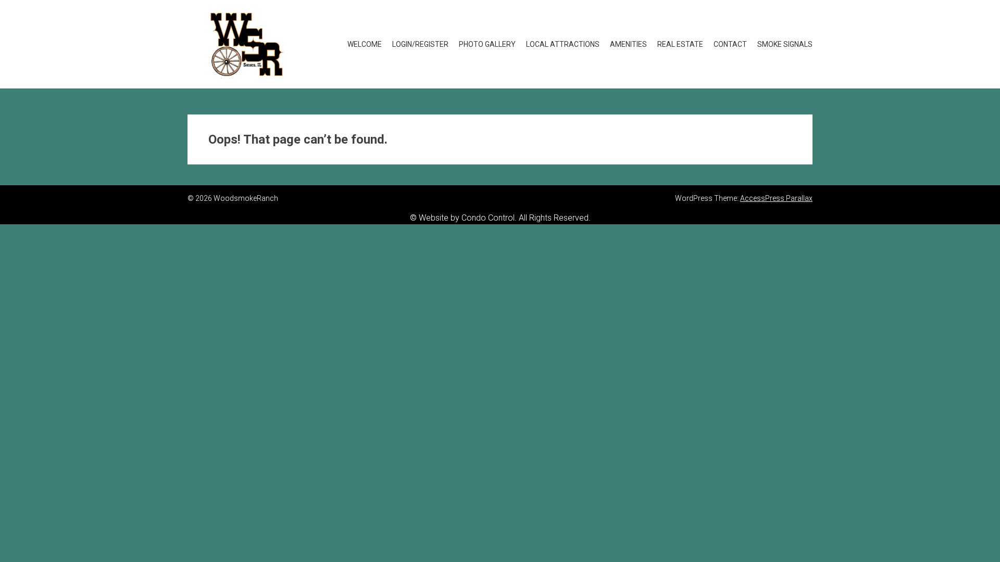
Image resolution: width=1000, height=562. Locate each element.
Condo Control (488, 218)
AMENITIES (628, 44)
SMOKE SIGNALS (785, 44)
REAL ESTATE (680, 44)
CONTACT (730, 44)
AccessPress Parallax (776, 198)
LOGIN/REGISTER (420, 44)
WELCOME (364, 44)
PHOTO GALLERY (487, 44)
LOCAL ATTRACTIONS (562, 44)
